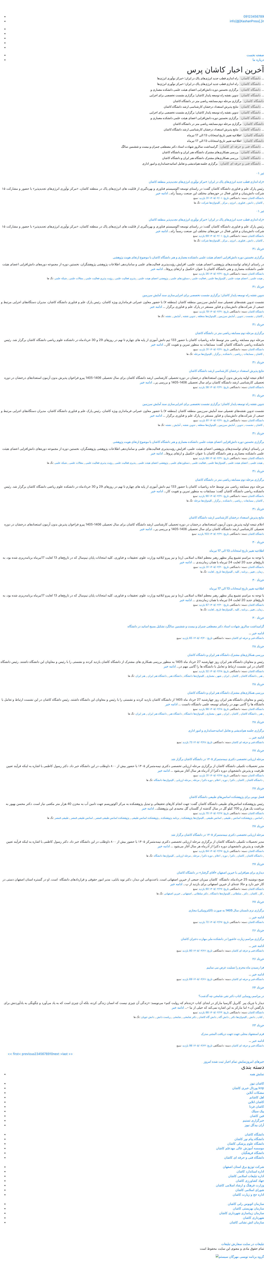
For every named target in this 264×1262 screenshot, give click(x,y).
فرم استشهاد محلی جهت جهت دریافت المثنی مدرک (232, 1034)
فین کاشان (257, 1116)
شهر (219, 675)
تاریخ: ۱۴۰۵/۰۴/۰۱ (219, 198)
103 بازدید (203, 533)
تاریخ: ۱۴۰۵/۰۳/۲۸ (219, 671)
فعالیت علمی (199, 278)
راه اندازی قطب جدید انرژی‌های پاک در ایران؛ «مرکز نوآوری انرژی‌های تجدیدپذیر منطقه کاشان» (206, 182)
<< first (13, 1054)
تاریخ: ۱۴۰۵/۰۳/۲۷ (219, 775)
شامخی (177, 1016)
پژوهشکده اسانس (242, 817)
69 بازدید (204, 235)
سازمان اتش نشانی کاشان (247, 1222)
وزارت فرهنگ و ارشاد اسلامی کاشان (240, 1185)
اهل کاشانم (257, 1097)
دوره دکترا (207, 780)
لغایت (211, 571)
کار (260, 893)
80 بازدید (204, 888)
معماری (210, 675)
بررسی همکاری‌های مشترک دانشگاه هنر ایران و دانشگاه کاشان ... (213, 152)
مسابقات (248, 353)
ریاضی (237, 353)
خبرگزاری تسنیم (253, 1120)
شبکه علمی (61, 278)
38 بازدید (204, 387)
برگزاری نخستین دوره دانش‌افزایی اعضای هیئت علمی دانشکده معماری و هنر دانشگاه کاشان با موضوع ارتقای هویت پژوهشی (188, 257)
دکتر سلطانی (201, 893)
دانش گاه (224, 1016)
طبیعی (227, 817)
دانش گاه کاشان (207, 1016)
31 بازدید (204, 198)
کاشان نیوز (257, 1083)
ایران (226, 675)
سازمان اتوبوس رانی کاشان (246, 1204)
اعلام (217, 780)
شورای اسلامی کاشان (249, 1190)
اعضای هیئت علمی (238, 278)
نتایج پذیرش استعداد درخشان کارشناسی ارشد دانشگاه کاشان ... (214, 106)
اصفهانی (187, 893)
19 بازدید (204, 311)
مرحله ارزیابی (183, 780)
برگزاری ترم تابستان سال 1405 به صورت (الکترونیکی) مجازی (226, 910)
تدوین (240, 316)
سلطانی (236, 893)
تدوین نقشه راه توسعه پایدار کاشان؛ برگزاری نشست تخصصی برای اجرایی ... (206, 95)
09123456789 (254, 16)
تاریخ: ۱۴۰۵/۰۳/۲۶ (202, 950)
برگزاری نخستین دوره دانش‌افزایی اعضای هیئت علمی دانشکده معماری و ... (207, 89)
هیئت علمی (256, 278)
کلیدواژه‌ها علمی (217, 278)
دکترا (232, 780)
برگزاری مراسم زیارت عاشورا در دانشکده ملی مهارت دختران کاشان (222, 939)
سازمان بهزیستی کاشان (248, 1208)
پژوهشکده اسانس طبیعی (145, 817)
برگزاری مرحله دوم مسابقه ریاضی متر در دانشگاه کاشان (207, 101)
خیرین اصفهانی (172, 893)
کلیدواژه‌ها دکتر (239, 1016)
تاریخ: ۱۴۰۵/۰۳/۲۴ (219, 1012)
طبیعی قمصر (61, 817)
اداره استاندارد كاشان (250, 1171)
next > (57, 1054)
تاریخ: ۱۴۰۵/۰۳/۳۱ (219, 273)
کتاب (259, 1016)
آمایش (177, 316)
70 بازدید (204, 813)
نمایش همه (257, 1074)
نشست (249, 316)
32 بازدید (204, 671)
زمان (259, 571)
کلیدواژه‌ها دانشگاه (194, 675)
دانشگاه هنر (175, 675)
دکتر (246, 893)
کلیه (237, 571)
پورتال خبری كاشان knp (248, 1088)
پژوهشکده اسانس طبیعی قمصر (112, 817)
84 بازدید (204, 851)
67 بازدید (204, 604)
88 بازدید (204, 458)
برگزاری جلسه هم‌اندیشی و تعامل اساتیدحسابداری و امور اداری (226, 730)
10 (51, 1054)
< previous (26, 1054)
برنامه (244, 571)
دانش (250, 202)
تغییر (252, 571)
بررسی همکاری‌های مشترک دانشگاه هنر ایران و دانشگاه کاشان (225, 655)
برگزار (217, 353)
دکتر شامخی (189, 1016)
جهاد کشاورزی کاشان (250, 1180)
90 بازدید (204, 495)
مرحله (196, 780)
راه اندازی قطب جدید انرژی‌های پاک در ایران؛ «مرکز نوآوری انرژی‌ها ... (210, 78)
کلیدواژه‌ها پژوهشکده (192, 817)
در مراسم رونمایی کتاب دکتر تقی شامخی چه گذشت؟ (231, 996)
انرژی (233, 202)
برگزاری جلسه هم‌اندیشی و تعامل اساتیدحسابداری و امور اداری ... (203, 163)
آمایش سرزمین (226, 316)
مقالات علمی (76, 278)
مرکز (224, 202)
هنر (260, 675)
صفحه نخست (255, 55)
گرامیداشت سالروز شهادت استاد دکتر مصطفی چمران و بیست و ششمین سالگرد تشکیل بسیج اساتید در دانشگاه (196, 626)
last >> (67, 1054)
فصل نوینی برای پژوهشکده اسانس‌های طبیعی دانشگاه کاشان (226, 797)
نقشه (168, 316)
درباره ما (258, 60)
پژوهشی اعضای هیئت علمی (153, 278)
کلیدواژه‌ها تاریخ (224, 571)
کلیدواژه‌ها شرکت (210, 202)
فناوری (241, 202)
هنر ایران (140, 675)
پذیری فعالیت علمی (125, 278)
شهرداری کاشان (253, 1218)
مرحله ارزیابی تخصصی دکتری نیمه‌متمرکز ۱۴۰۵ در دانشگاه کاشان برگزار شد (217, 759)
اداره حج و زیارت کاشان (248, 1194)
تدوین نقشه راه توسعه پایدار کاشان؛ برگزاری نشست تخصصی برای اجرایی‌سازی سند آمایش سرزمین (203, 295)
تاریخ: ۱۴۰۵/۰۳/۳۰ (219, 566)
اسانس (258, 817)
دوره (225, 780)
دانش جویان (147, 1016)
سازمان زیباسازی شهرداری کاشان (241, 1213)
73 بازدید (187, 742)
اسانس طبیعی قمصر (82, 817)
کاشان (259, 202)
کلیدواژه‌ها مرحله (203, 353)
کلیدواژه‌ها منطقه (207, 316)
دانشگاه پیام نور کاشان (249, 1139)
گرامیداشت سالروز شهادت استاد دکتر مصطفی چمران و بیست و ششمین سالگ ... (192, 146)
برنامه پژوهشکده (170, 817)
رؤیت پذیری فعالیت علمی (99, 278)
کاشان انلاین (256, 1102)
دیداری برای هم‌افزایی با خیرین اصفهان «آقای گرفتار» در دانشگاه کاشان (220, 872)
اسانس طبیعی (213, 817)
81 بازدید (204, 420)
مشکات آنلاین (255, 1093)
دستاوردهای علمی (180, 278)
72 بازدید (204, 922)
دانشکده (227, 353)
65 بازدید (187, 637)
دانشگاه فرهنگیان (252, 1153)
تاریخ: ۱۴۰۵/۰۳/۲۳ (202, 1045)
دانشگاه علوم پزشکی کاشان (245, 1143)
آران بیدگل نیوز (254, 1125)
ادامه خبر (162, 193)
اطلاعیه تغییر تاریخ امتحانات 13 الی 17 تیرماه (214, 135)
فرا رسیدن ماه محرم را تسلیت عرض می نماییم (235, 967)
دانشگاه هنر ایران (157, 675)
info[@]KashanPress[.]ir (247, 21)
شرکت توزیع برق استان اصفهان (243, 1167)
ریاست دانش (164, 1016)
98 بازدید (204, 709)
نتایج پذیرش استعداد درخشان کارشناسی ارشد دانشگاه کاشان (226, 371)
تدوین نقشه (189, 316)
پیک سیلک (257, 1111)
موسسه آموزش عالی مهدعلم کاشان (240, 1148)
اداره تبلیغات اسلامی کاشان (246, 1176)
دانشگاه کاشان (256, 198)
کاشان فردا (256, 1106)
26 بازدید (204, 273)
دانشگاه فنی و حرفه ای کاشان (248, 637)
